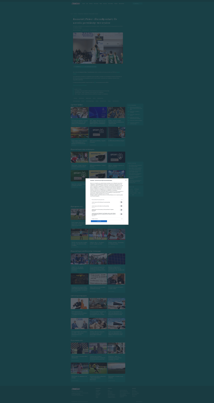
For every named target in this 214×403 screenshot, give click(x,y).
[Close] (126, 180)
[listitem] (107, 199)
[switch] (120, 202)
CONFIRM (99, 221)
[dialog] (107, 201)
